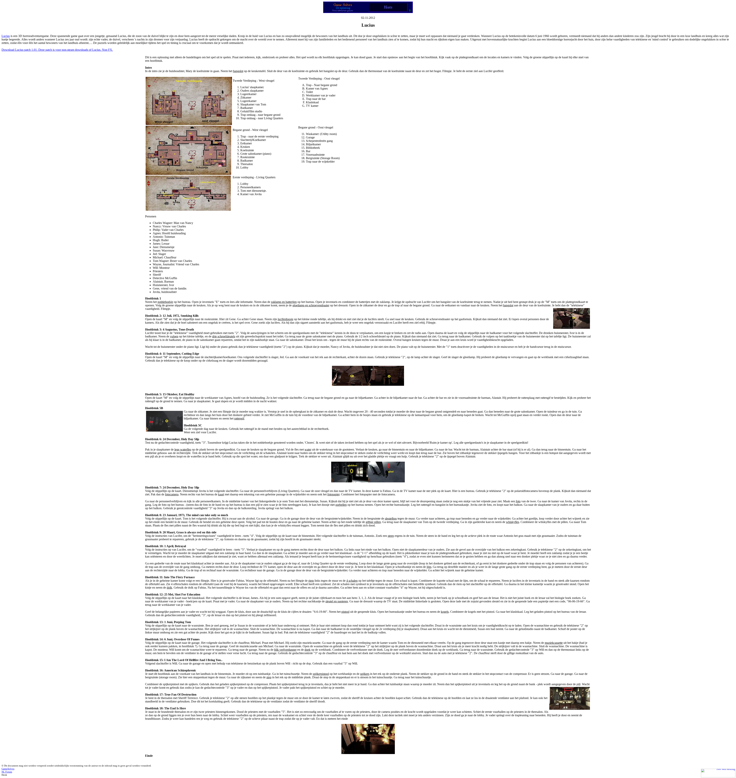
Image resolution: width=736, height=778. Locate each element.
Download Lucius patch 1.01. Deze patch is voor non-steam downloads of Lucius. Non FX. (57, 49)
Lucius (6, 36)
